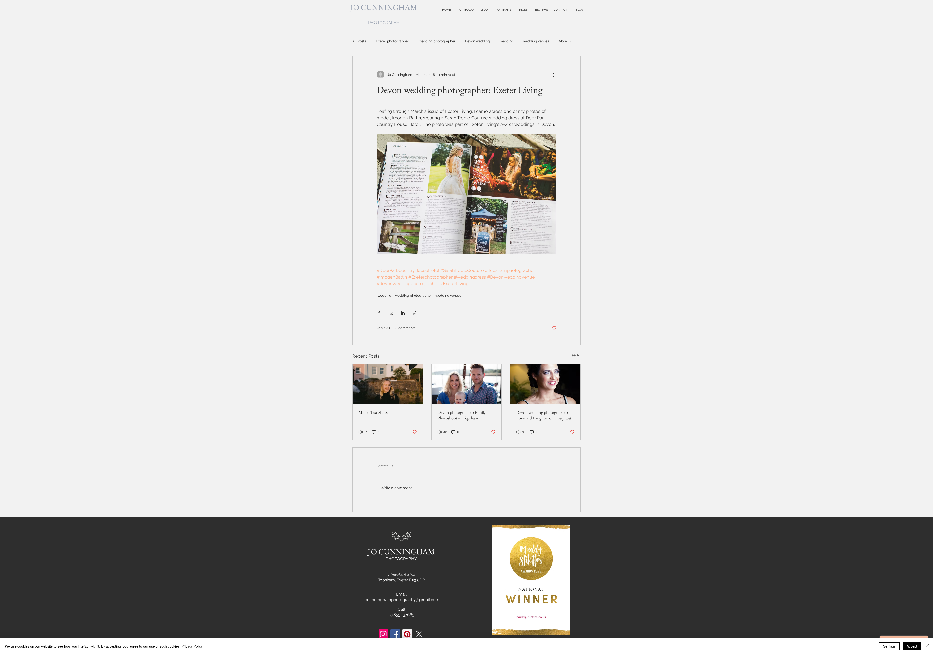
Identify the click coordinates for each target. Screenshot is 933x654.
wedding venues (536, 41)
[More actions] (553, 75)
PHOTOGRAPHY (401, 558)
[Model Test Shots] (388, 384)
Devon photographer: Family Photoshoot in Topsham (461, 415)
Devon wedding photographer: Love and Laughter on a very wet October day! (543, 415)
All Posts (359, 41)
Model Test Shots (373, 412)
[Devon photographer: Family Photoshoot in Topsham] (467, 384)
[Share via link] (414, 313)
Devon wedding (477, 41)
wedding (506, 41)
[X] (419, 634)
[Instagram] (383, 634)
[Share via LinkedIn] (402, 313)
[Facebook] (395, 634)
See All (575, 355)
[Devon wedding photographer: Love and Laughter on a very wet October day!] (545, 384)
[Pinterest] (407, 634)
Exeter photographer (392, 41)
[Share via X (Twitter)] (391, 313)
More (563, 41)
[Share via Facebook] (379, 313)
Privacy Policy (192, 646)
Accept (912, 646)
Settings (889, 646)
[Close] (927, 646)
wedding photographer (437, 41)
